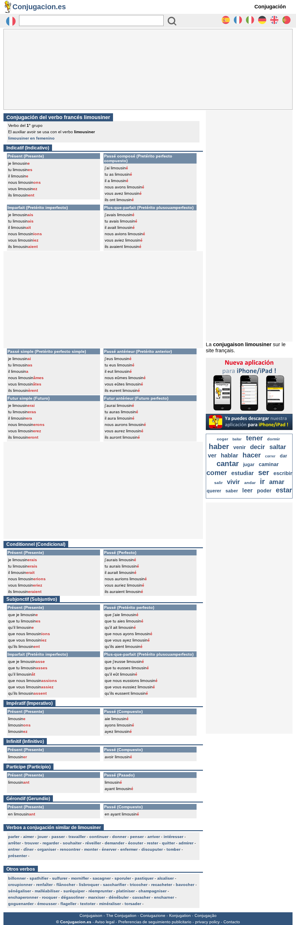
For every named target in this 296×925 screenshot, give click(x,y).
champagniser (152, 891)
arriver (153, 836)
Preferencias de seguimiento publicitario (154, 922)
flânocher (65, 884)
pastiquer (144, 878)
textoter (87, 903)
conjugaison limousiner (242, 344)
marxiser (96, 897)
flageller (68, 903)
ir (262, 481)
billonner (17, 878)
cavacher (141, 897)
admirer (186, 843)
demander (114, 843)
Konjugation (180, 915)
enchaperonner (23, 897)
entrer (14, 849)
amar (276, 481)
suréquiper (74, 891)
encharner (164, 897)
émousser (47, 903)
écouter (135, 843)
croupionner (20, 884)
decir (257, 447)
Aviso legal (104, 922)
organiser (46, 849)
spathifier (38, 878)
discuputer (152, 849)
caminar (269, 464)
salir (218, 482)
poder (264, 491)
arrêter (14, 843)
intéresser (173, 836)
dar (283, 455)
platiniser (125, 891)
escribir (282, 473)
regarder (50, 843)
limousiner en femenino (31, 138)
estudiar (242, 473)
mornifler (80, 878)
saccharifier (114, 884)
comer (216, 473)
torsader (133, 903)
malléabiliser (47, 891)
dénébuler (119, 897)
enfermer (129, 849)
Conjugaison (90, 915)
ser (263, 472)
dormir (273, 439)
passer (58, 836)
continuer (98, 836)
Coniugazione (152, 915)
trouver (32, 843)
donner (119, 836)
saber (231, 490)
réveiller (93, 843)
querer (214, 490)
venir (239, 447)
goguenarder (21, 903)
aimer (28, 836)
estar (284, 490)
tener (254, 438)
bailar (237, 439)
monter (91, 849)
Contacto (231, 922)
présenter (17, 855)
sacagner (101, 878)
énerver (109, 849)
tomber (173, 849)
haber (219, 446)
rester (152, 843)
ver (212, 455)
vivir (233, 481)
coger (222, 439)
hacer (252, 455)
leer (247, 490)
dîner (28, 849)
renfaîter (44, 884)
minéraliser (110, 903)
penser (137, 836)
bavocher (185, 884)
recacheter (161, 884)
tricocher (138, 884)
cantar (228, 463)
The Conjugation (121, 915)
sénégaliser (19, 891)
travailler (77, 836)
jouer (43, 836)
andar (250, 482)
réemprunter (100, 891)
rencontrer (70, 849)
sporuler (122, 878)
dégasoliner (72, 897)
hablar (229, 455)
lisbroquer (89, 884)
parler (13, 836)
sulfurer (59, 878)
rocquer (49, 897)
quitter (168, 843)
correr (270, 456)
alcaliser (165, 878)
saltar (277, 447)
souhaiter (72, 843)
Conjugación (270, 7)
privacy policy (207, 922)
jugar (248, 464)
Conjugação (206, 915)
